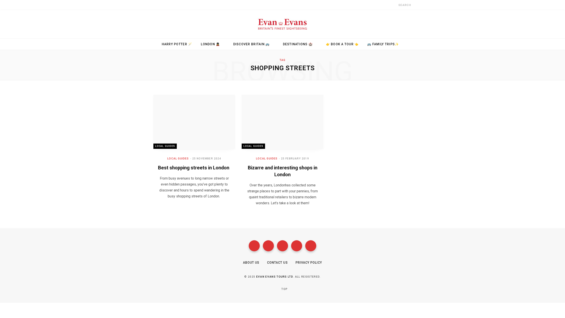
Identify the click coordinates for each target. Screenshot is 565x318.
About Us (251, 262)
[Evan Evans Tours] (282, 24)
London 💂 (210, 44)
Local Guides (165, 146)
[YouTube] (296, 245)
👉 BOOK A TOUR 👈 (342, 44)
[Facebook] (254, 245)
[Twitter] (268, 245)
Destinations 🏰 (298, 44)
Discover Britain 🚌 (251, 44)
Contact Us (277, 262)
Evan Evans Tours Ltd (274, 276)
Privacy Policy (309, 262)
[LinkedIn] (310, 245)
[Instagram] (282, 245)
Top (284, 289)
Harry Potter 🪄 (177, 44)
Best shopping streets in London (194, 167)
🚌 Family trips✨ (383, 44)
